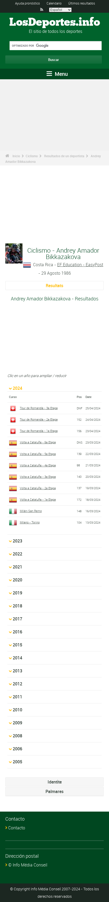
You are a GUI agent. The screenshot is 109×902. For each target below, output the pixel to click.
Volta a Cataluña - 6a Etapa (38, 442)
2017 (17, 619)
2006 (17, 749)
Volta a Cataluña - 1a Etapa (38, 499)
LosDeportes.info (54, 22)
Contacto (16, 828)
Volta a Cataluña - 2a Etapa (38, 488)
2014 (17, 658)
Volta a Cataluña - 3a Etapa (38, 477)
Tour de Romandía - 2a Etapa (39, 419)
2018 (17, 606)
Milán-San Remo (31, 511)
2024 (17, 388)
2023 (17, 541)
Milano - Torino (30, 522)
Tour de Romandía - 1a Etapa (39, 431)
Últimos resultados (81, 3)
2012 (17, 684)
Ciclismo (32, 156)
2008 (17, 736)
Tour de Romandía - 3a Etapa (39, 408)
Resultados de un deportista (64, 156)
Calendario (54, 3)
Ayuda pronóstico (27, 3)
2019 (17, 593)
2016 (17, 632)
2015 (17, 645)
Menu (60, 73)
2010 (17, 710)
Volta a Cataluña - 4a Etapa (38, 465)
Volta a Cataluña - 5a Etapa (38, 454)
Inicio (16, 156)
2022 (17, 554)
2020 (17, 580)
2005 (17, 762)
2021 (17, 567)
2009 (17, 723)
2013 (17, 671)
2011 (17, 697)
